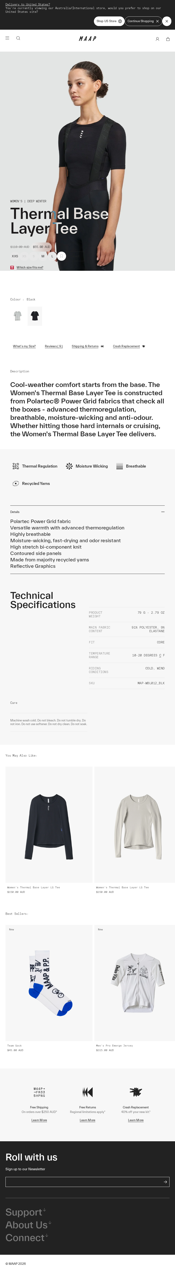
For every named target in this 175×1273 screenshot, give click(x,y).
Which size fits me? (30, 267)
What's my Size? (24, 346)
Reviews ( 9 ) (54, 346)
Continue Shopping (141, 21)
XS (24, 256)
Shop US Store (106, 21)
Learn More (39, 1120)
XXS (15, 256)
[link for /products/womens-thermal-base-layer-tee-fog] (17, 316)
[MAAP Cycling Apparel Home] (87, 40)
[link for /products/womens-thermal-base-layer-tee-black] (35, 316)
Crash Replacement (126, 346)
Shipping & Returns (85, 346)
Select (75, 256)
